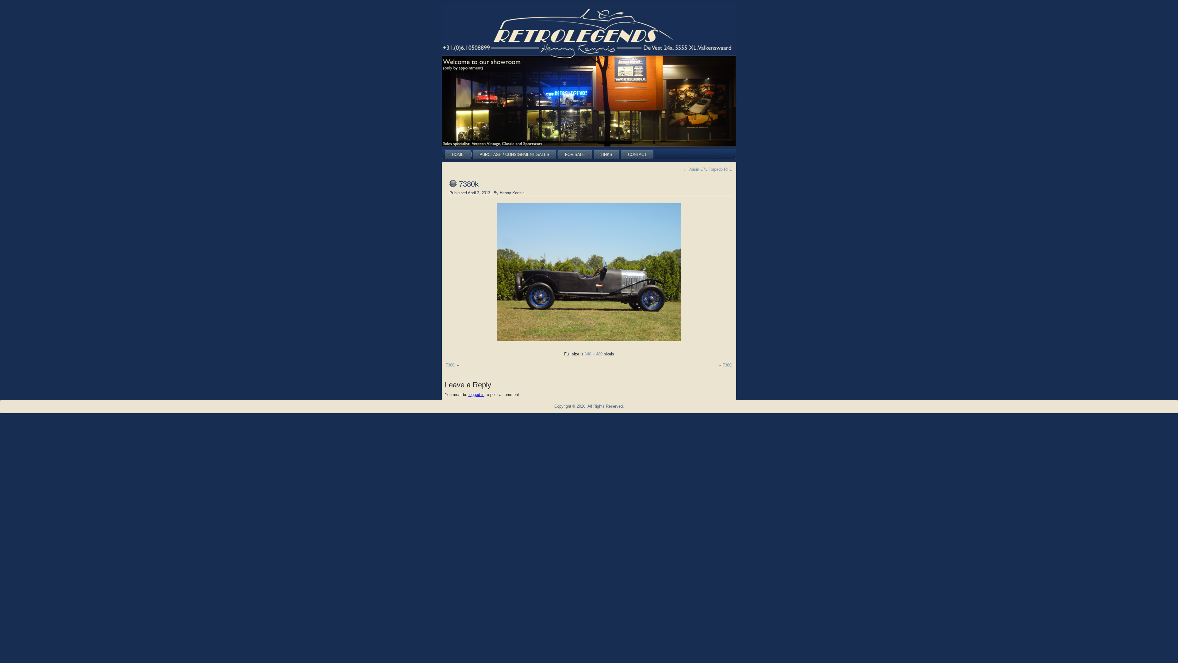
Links (606, 154)
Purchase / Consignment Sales (514, 154)
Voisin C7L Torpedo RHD (707, 169)
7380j (727, 365)
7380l (450, 365)
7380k (469, 184)
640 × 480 (593, 354)
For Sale (575, 154)
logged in (476, 394)
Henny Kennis (512, 193)
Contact (637, 154)
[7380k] (589, 343)
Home (458, 154)
